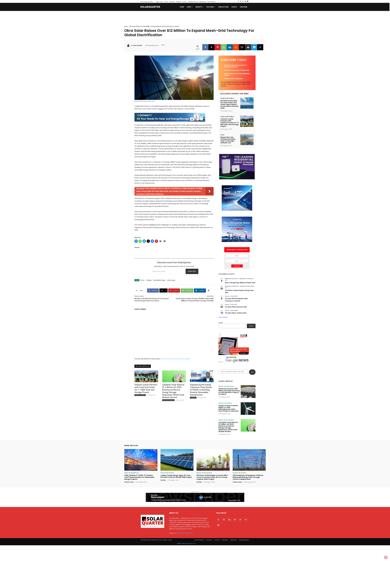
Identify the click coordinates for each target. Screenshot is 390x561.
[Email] (242, 47)
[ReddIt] (236, 47)
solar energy (171, 280)
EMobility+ (225, 540)
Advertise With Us (199, 540)
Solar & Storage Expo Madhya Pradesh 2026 (240, 283)
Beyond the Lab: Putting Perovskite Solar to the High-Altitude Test (227, 140)
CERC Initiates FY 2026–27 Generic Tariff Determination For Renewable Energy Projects (139, 477)
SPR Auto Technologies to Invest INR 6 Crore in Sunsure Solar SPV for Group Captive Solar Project (212, 477)
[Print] (248, 47)
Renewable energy (159, 280)
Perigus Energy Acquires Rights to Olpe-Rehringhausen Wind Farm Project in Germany (228, 408)
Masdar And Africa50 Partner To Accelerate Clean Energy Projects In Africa (151, 299)
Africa (142, 280)
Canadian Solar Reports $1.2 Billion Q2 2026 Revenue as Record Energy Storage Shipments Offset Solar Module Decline (173, 391)
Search (220, 323)
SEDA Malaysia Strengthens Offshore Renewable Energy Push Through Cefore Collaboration (248, 477)
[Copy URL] (260, 47)
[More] (208, 290)
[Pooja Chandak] (128, 45)
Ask (252, 372)
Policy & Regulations (131, 473)
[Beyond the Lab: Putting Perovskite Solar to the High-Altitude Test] (247, 139)
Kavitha (163, 480)
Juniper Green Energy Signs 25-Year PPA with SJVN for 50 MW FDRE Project (176, 476)
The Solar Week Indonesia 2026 (236, 307)
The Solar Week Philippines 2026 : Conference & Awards (237, 299)
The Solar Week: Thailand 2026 (235, 313)
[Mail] (235, 520)
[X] (243, 1)
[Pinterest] (217, 47)
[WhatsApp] (224, 47)
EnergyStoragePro (244, 540)
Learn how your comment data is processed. (175, 359)
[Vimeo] (245, 1)
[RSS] (240, 520)
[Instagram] (240, 1)
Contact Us (217, 540)
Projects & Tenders (140, 395)
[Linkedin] (230, 47)
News (126, 26)
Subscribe (192, 271)
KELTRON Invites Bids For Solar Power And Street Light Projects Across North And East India (229, 104)
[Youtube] (247, 1)
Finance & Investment (168, 400)
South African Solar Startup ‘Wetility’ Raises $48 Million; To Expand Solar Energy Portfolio (195, 299)
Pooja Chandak (137, 45)
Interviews (193, 397)
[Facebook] (238, 1)
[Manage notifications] (385, 557)
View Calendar (223, 317)
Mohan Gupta (129, 482)
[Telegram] (254, 47)
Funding (148, 280)
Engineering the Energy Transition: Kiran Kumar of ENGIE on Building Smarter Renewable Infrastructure (201, 389)
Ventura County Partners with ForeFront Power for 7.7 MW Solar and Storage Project (145, 388)
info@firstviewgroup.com (185, 533)
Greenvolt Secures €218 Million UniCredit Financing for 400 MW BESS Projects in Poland (229, 391)
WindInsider (233, 540)
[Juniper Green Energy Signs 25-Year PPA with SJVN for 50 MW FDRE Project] (177, 460)
